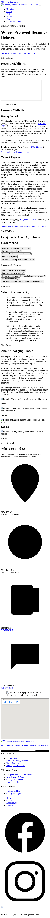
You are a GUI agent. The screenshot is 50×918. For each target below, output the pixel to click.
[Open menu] (40, 5)
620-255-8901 (37, 147)
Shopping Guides (10, 770)
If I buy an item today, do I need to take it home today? (23, 276)
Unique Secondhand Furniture (19, 775)
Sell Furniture (12, 758)
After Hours (11, 803)
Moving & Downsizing (16, 765)
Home (9, 798)
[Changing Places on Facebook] (25, 856)
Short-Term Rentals (14, 782)
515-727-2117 (7, 630)
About (9, 16)
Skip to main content (9, 2)
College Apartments (14, 779)
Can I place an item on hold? (13, 273)
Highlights (10, 9)
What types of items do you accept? (16, 248)
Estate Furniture (13, 763)
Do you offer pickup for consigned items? (18, 260)
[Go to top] (20, 4)
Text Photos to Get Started (12, 227)
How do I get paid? (9, 257)
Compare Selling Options (17, 761)
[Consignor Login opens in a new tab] (3, 910)
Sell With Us (8, 754)
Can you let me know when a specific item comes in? (22, 282)
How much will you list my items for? (16, 254)
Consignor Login (13, 21)
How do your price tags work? (13, 270)
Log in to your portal (29, 220)
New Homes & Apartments (17, 777)
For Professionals (10, 786)
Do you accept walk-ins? (11, 251)
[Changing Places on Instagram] (25, 905)
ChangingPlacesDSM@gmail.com (15, 152)
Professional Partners (15, 791)
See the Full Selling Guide (35, 227)
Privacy (9, 805)
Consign (9, 11)
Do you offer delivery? (10, 279)
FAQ (8, 14)
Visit (8, 19)
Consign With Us (27, 53)
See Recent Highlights (10, 53)
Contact (9, 800)
